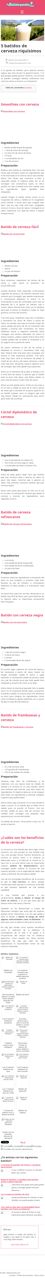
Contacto (12, 1275)
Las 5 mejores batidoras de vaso (8, 1069)
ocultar (28, 88)
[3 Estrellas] (26, 1146)
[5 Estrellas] (6, 1149)
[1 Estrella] (5, 1146)
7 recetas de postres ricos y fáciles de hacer (8, 1112)
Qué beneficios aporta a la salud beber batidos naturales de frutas (8, 998)
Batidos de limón (22, 995)
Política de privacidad (25, 1275)
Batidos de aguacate (22, 1090)
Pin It (23, 1142)
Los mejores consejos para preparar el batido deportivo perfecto (22, 974)
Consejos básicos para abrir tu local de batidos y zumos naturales (22, 1023)
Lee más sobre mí (19, 1244)
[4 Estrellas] (36, 1146)
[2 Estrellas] (15, 1146)
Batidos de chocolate (8, 971)
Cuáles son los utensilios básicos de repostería (8, 1135)
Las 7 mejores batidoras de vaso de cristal (8, 1091)
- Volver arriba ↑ (39, 1275)
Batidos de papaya (22, 1111)
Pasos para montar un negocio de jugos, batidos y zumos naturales (22, 1047)
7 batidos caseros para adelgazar (8, 1045)
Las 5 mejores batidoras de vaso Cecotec (22, 1069)
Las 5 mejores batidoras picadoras (8, 1021)
